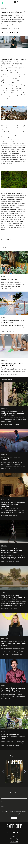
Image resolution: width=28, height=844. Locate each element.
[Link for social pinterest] (17, 832)
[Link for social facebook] (10, 832)
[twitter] (12, 32)
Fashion (4, 8)
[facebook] (5, 32)
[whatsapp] (15, 32)
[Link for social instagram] (14, 832)
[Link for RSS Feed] (20, 832)
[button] (25, 771)
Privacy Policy (19, 814)
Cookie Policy (14, 841)
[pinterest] (7, 32)
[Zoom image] (14, 113)
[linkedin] (10, 32)
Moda (3, 239)
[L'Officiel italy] (14, 2)
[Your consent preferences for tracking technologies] (2, 2)
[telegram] (17, 32)
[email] (2, 32)
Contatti (14, 836)
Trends (8, 239)
